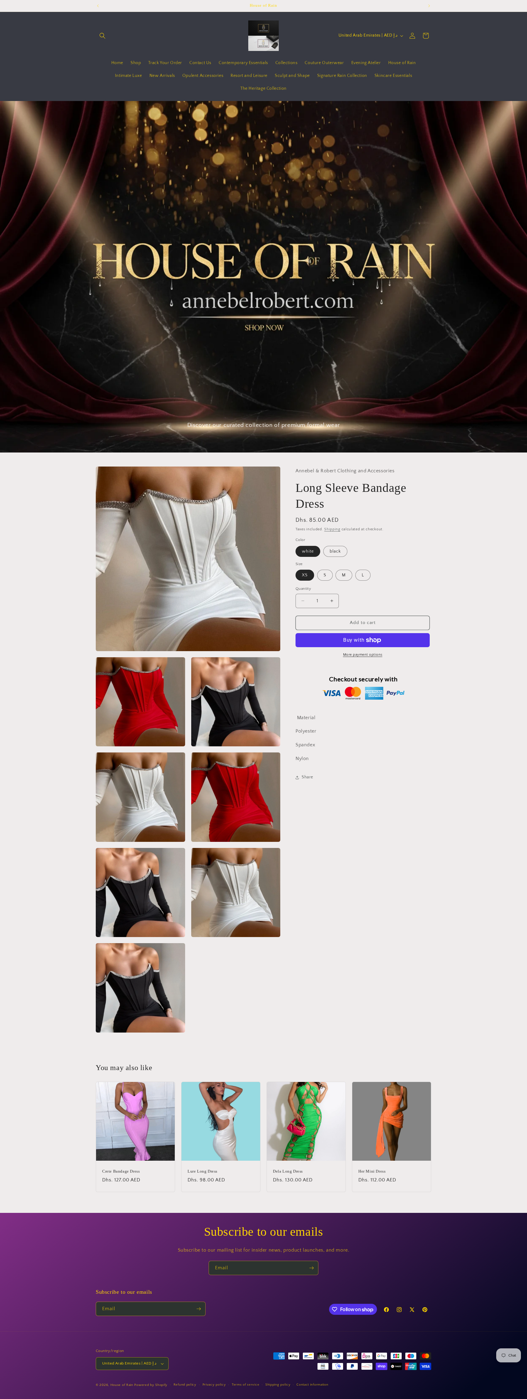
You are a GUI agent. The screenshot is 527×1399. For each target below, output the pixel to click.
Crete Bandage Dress (121, 1171)
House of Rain (121, 1385)
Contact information (312, 1384)
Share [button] (307, 777)
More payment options (362, 655)
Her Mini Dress (371, 1171)
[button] (102, 35)
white (308, 551)
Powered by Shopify (150, 1385)
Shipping (332, 529)
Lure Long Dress (202, 1171)
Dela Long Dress (288, 1171)
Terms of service (245, 1384)
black (335, 551)
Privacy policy (214, 1384)
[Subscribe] (311, 1268)
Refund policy (185, 1384)
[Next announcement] (429, 6)
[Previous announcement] (98, 6)
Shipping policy (278, 1384)
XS (305, 575)
